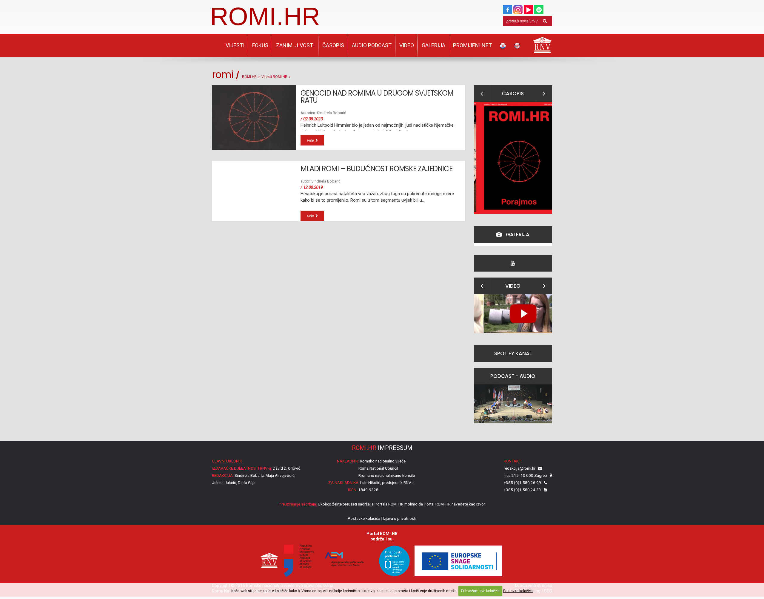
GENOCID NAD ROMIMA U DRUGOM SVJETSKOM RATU (377, 96)
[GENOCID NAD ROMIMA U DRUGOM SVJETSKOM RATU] (254, 117)
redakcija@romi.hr (519, 468)
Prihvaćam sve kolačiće (480, 591)
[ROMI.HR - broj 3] (513, 158)
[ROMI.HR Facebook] (507, 8)
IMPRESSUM (382, 447)
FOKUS (260, 45)
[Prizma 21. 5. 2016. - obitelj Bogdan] (513, 313)
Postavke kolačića (518, 591)
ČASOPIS (333, 45)
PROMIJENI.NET (472, 45)
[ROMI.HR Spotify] (538, 8)
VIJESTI (235, 45)
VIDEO (406, 45)
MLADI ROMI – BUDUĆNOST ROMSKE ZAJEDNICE (376, 169)
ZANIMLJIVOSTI (295, 45)
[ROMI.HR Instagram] (518, 8)
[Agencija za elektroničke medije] (343, 560)
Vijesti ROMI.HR (274, 77)
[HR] (503, 45)
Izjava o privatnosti (399, 518)
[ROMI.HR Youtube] (528, 8)
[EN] (517, 45)
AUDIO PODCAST (372, 45)
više (311, 140)
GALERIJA (433, 45)
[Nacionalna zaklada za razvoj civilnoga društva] (391, 560)
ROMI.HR (265, 16)
